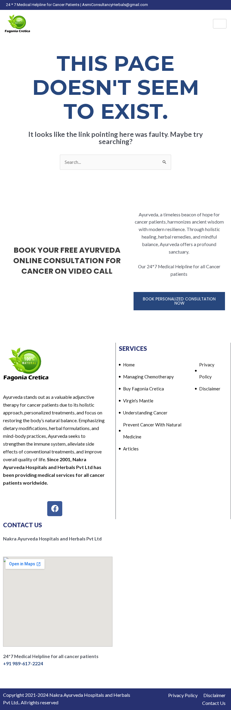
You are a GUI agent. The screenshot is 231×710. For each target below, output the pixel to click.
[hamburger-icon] (219, 24)
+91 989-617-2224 (23, 663)
